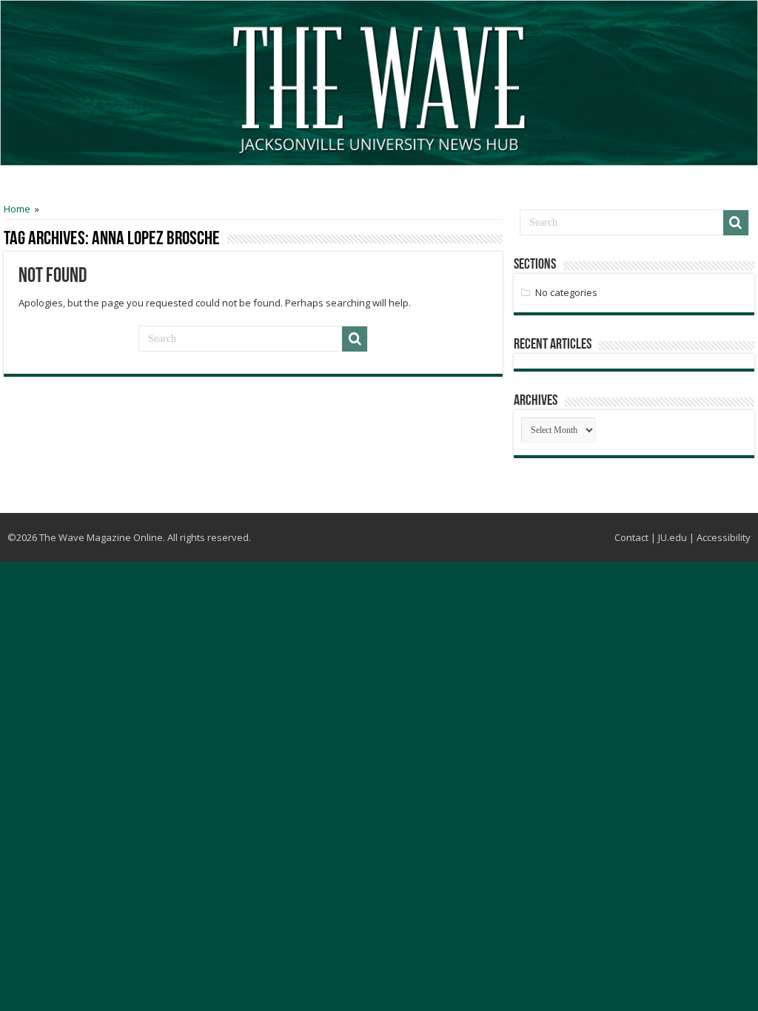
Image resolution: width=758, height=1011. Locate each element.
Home (17, 208)
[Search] (354, 339)
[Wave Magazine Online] (379, 86)
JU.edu (672, 537)
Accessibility (724, 537)
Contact (631, 537)
